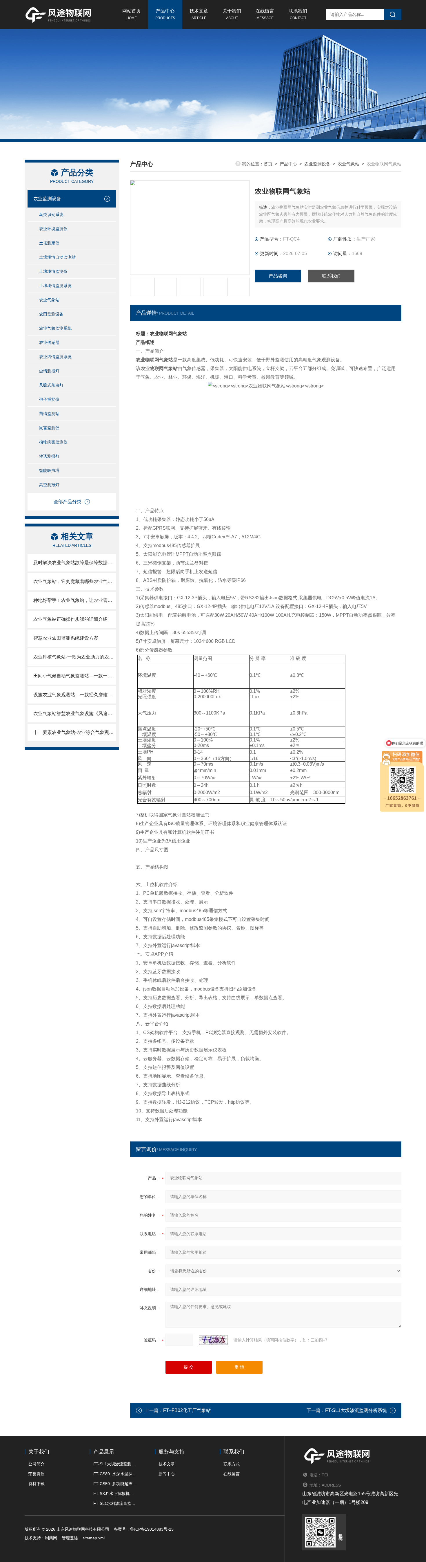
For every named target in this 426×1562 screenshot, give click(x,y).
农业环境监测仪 (53, 228)
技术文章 (199, 14)
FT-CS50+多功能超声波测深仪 (115, 1483)
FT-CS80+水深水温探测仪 (115, 1473)
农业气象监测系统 (55, 328)
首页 (268, 163)
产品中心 (165, 14)
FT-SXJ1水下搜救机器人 (115, 1493)
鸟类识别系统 (51, 214)
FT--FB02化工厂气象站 (187, 1410)
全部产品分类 (67, 501)
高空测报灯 (49, 484)
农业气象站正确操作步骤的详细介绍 (70, 619)
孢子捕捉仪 (49, 399)
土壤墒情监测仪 (53, 271)
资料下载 (36, 1483)
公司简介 (36, 1464)
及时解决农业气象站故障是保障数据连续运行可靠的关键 (74, 562)
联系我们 (298, 14)
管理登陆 (70, 1538)
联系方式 (231, 1464)
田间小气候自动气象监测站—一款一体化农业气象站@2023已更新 (74, 675)
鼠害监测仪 (49, 427)
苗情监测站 (49, 413)
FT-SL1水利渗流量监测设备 (115, 1503)
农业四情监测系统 (55, 356)
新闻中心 (167, 1473)
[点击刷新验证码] (213, 1340)
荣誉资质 (36, 1473)
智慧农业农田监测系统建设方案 (65, 638)
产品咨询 (278, 275)
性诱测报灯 (49, 456)
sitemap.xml (94, 1538)
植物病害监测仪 (53, 442)
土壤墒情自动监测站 (57, 257)
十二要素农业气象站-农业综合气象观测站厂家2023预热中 (74, 732)
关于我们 (232, 14)
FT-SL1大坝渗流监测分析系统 (356, 1410)
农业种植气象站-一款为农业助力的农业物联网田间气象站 (74, 656)
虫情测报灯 (49, 371)
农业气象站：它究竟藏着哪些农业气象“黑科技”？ (74, 581)
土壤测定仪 (49, 243)
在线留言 (265, 14)
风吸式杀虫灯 (51, 385)
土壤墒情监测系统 (55, 285)
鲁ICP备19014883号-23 (152, 1529)
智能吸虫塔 (49, 470)
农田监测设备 (51, 314)
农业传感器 (49, 342)
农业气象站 (49, 299)
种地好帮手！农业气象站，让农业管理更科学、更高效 (74, 600)
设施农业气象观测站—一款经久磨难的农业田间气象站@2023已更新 (74, 694)
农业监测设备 (47, 198)
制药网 (51, 1538)
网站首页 (131, 14)
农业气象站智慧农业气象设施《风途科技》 (74, 713)
